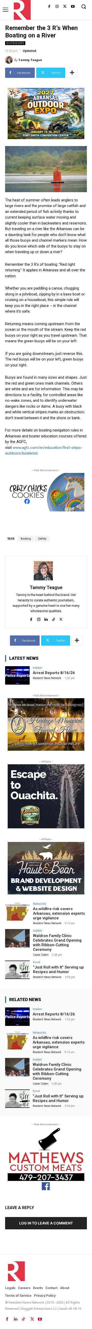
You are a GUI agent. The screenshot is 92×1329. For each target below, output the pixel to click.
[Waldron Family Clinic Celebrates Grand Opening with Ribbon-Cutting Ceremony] (17, 938)
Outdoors (15, 43)
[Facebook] (49, 7)
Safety (42, 538)
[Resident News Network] (21, 10)
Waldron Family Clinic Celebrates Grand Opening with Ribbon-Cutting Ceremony (57, 942)
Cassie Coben (41, 954)
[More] (72, 73)
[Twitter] (65, 7)
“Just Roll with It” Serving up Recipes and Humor (58, 969)
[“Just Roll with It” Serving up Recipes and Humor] (17, 970)
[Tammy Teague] (9, 60)
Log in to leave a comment (46, 1223)
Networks (39, 903)
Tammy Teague (30, 60)
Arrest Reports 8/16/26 (54, 673)
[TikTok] (53, 618)
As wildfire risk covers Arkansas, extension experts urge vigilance (59, 913)
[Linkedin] (46, 618)
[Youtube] (73, 7)
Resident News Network (47, 678)
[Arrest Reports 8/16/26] (17, 675)
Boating (26, 538)
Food (36, 962)
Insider (37, 667)
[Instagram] (57, 7)
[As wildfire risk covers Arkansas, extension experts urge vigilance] (17, 911)
